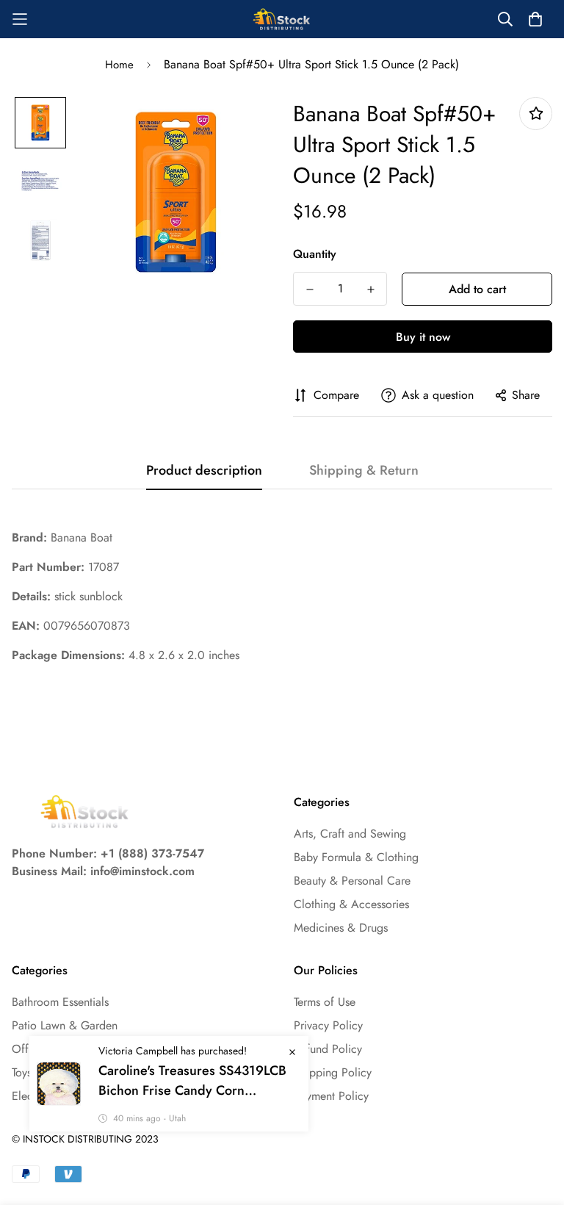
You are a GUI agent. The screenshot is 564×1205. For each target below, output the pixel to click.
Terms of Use (324, 1001)
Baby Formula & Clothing (356, 857)
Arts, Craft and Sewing (350, 833)
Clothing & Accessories (351, 904)
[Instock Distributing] (282, 19)
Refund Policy (328, 1048)
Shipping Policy (333, 1072)
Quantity (314, 253)
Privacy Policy (328, 1025)
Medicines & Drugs (341, 927)
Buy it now (423, 336)
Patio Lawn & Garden (65, 1025)
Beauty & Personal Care (352, 880)
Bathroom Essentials (60, 1001)
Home (119, 65)
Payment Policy (331, 1095)
